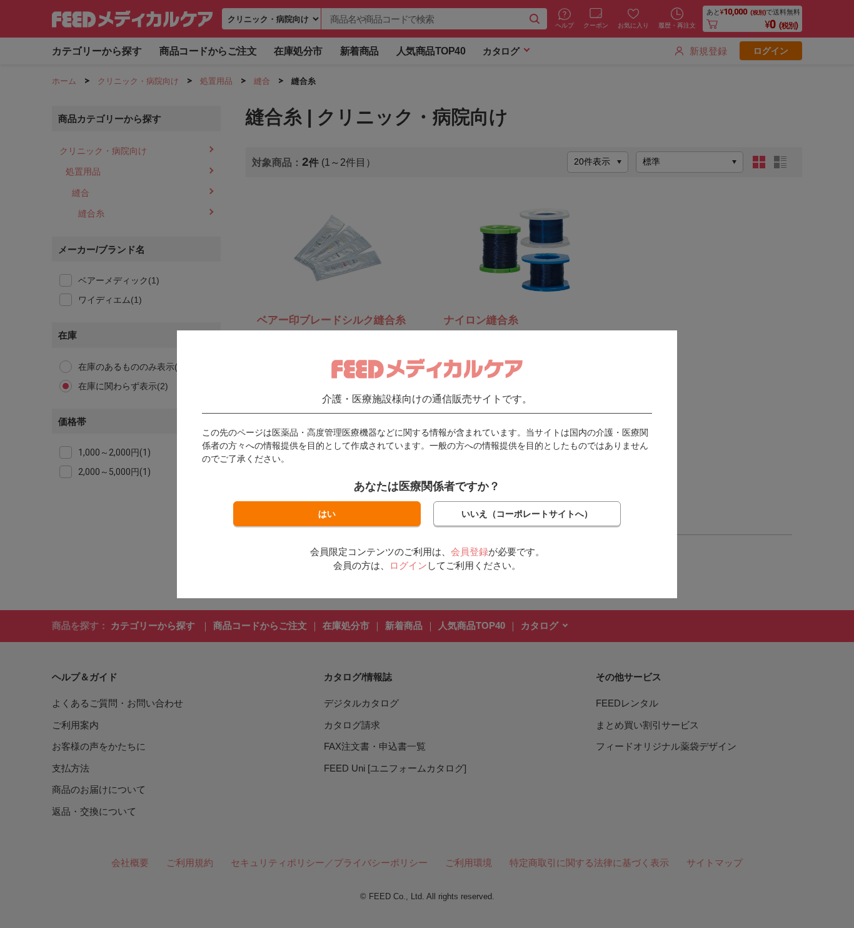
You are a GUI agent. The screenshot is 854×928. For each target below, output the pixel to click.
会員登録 (469, 551)
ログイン (408, 565)
